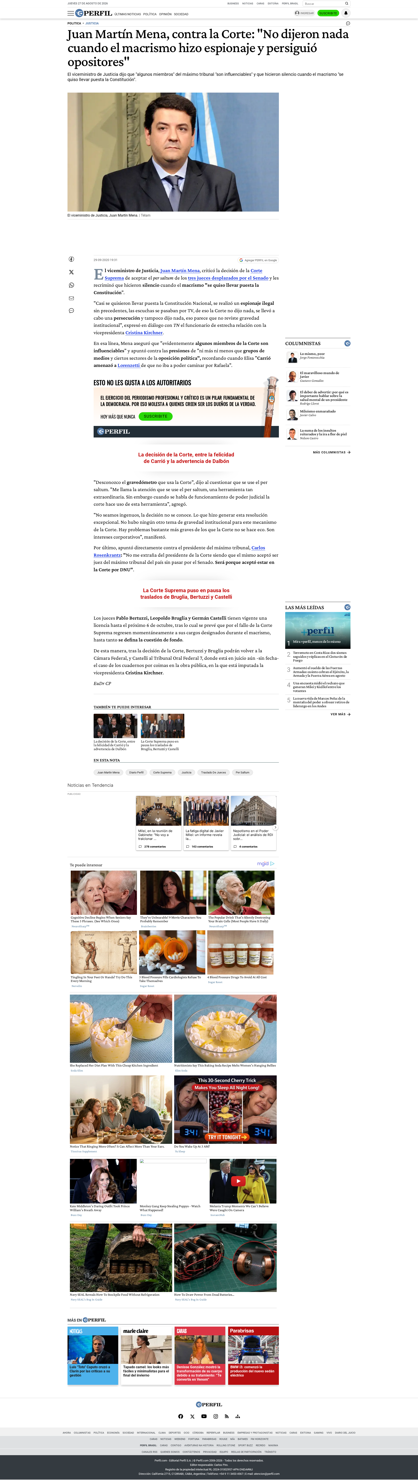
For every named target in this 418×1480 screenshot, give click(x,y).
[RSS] (227, 1416)
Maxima (273, 1445)
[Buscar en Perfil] (346, 4)
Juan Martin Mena (108, 772)
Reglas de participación (246, 1452)
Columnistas (302, 343)
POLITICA (74, 23)
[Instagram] (216, 1416)
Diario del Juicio (345, 1432)
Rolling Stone (226, 1445)
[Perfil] (94, 1320)
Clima (162, 1432)
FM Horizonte (259, 1439)
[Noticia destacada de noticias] (92, 1332)
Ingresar (307, 13)
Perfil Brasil (290, 3)
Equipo (224, 1452)
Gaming (319, 1432)
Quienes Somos (170, 1452)
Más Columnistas (329, 452)
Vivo (329, 1432)
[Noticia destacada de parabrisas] (253, 1332)
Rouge (223, 1439)
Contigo (176, 1445)
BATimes (243, 1439)
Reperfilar (213, 1432)
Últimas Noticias (128, 14)
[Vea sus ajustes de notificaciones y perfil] (346, 13)
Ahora (67, 1432)
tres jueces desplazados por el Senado (228, 278)
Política (150, 14)
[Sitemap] (238, 1417)
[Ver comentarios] (347, 24)
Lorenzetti (129, 365)
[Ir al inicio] (93, 13)
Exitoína (273, 3)
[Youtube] (204, 1416)
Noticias (247, 3)
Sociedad (181, 14)
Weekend (179, 1439)
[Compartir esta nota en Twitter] (71, 272)
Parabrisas (209, 1439)
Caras (260, 3)
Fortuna (193, 1439)
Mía (232, 1439)
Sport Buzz (245, 1445)
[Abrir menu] (70, 13)
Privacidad (210, 1452)
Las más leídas (304, 607)
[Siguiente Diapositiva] (275, 827)
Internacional (146, 1432)
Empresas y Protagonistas (255, 1432)
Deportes (175, 1432)
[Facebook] (180, 1417)
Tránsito (270, 1452)
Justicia (186, 772)
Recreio (260, 1445)
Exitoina (305, 1432)
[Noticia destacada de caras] (200, 1332)
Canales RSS (149, 1452)
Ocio (186, 1432)
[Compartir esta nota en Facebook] (71, 259)
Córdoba (198, 1432)
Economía (113, 1432)
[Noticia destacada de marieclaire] (146, 1332)
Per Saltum (242, 772)
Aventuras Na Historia (199, 1445)
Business (233, 3)
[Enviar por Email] (71, 298)
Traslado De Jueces (213, 772)
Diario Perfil (136, 772)
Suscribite (328, 13)
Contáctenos (191, 1452)
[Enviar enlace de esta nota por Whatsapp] (71, 285)
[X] (192, 1416)
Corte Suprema (162, 772)
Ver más (338, 714)
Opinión (165, 14)
